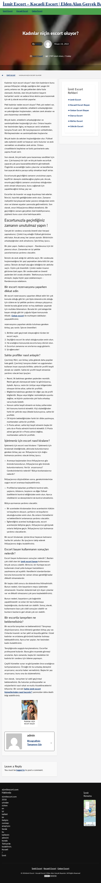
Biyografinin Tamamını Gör (34, 743)
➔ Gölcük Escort (75, 126)
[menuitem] (7, 11)
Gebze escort (17, 316)
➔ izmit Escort (74, 100)
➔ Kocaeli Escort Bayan (79, 105)
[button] (90, 810)
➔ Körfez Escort (75, 121)
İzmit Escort (7, 11)
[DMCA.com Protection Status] (50, 876)
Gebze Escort (37, 11)
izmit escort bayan (29, 561)
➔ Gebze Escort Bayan (78, 110)
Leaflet (88, 823)
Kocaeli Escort (22, 11)
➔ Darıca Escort (75, 116)
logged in (20, 770)
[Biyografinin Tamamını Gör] (51, 743)
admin (38, 44)
